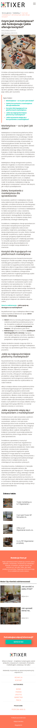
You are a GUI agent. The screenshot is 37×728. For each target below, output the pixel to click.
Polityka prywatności (18, 718)
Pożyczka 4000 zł (18, 709)
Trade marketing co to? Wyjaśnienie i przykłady (24, 503)
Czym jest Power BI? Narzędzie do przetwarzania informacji (24, 516)
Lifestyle (18, 695)
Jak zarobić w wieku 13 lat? (27, 587)
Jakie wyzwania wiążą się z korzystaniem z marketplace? (17, 118)
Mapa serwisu (18, 721)
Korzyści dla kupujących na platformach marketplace (16, 109)
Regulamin (18, 725)
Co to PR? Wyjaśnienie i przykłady (25, 542)
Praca (18, 700)
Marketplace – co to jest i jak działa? (20, 101)
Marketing (16, 13)
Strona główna (7, 13)
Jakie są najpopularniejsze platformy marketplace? (16, 114)
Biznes (18, 689)
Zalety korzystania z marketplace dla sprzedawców (19, 104)
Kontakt (18, 680)
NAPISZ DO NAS (18, 642)
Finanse (19, 692)
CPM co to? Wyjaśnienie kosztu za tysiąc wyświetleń (25, 529)
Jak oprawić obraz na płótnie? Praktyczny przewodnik (26, 609)
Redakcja (18, 677)
